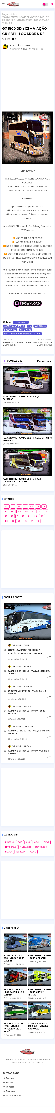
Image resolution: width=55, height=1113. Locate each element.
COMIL (37, 842)
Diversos (10, 1091)
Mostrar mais (44, 361)
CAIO (20, 842)
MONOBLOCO (41, 847)
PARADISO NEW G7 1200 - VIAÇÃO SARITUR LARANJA (29, 732)
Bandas (10, 1078)
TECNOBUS (21, 852)
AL (13, 506)
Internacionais (13, 1095)
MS (33, 511)
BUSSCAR (9, 842)
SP (32, 521)
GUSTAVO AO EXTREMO (14, 326)
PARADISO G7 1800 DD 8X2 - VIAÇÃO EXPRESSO (22, 397)
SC (19, 521)
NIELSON (8, 852)
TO (38, 521)
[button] (52, 4)
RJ (29, 516)
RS (13, 521)
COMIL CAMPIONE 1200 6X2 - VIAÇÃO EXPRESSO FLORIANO (25, 652)
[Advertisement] (27, 81)
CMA (28, 842)
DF (44, 506)
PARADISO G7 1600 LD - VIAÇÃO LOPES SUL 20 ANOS (29, 672)
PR (23, 516)
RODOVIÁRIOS (10, 330)
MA (29, 326)
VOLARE (32, 852)
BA (31, 506)
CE (38, 506)
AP (25, 506)
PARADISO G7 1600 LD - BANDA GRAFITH (39, 956)
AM (19, 506)
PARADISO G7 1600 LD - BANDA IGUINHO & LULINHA (28, 752)
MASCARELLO (25, 847)
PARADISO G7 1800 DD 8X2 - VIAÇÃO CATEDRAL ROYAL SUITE (22, 480)
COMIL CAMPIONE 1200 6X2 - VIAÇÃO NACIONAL (38, 1026)
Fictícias (10, 1082)
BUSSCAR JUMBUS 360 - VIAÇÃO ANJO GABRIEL (27, 692)
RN (35, 516)
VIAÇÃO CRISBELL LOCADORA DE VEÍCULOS (23, 17)
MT (39, 511)
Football (10, 1086)
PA (46, 511)
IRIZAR (46, 842)
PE (12, 516)
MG (26, 511)
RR (6, 521)
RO (42, 516)
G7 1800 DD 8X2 (20, 322)
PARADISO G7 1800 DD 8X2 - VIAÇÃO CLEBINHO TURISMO (27, 439)
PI (17, 516)
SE (25, 521)
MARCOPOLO (40, 326)
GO (12, 511)
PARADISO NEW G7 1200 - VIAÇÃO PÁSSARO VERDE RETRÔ (13, 1027)
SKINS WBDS (25, 330)
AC (6, 506)
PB (6, 516)
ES (6, 511)
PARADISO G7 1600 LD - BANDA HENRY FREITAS (26, 712)
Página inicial (8, 14)
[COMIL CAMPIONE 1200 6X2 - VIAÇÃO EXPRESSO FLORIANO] (27, 621)
